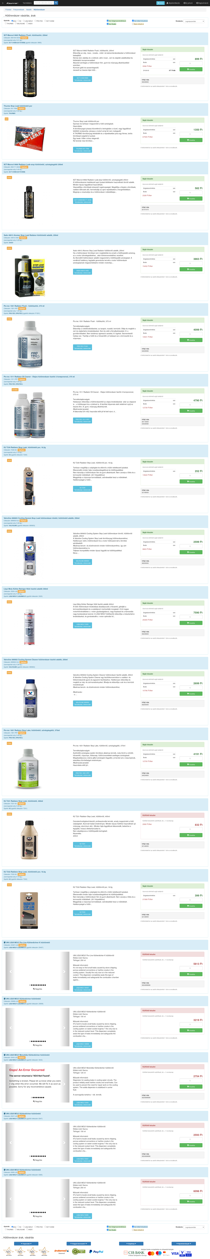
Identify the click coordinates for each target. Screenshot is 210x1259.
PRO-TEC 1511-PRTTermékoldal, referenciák (82, 420)
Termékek (27, 3)
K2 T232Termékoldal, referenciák (82, 913)
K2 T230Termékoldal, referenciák (82, 489)
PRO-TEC (39, 21)
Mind (14, 21)
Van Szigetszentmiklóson (117, 21)
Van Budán (112, 24)
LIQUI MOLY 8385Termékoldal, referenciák (82, 1216)
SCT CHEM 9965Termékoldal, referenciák (82, 79)
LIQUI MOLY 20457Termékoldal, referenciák (82, 989)
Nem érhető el (139, 24)
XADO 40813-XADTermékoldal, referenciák (82, 272)
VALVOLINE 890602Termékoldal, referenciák (82, 703)
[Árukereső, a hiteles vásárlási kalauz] (79, 1251)
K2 (20, 21)
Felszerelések (18, 9)
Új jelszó (188, 3)
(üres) (161, 3)
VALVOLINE (21, 23)
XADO (30, 23)
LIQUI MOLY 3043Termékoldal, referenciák (82, 1103)
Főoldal (8, 9)
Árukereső (62, 1253)
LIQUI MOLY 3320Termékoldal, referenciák (82, 625)
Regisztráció (203, 3)
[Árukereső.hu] (61, 1250)
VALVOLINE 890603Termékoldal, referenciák (82, 562)
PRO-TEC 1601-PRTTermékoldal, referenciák (82, 774)
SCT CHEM (50, 21)
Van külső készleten (141, 21)
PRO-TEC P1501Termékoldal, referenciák (82, 347)
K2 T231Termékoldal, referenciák (82, 845)
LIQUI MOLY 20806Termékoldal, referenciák (82, 1045)
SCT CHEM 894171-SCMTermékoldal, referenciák (82, 201)
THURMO (10, 23)
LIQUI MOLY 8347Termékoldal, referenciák (82, 1160)
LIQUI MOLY (28, 21)
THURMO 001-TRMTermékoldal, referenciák (82, 150)
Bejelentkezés (174, 3)
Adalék (28, 9)
